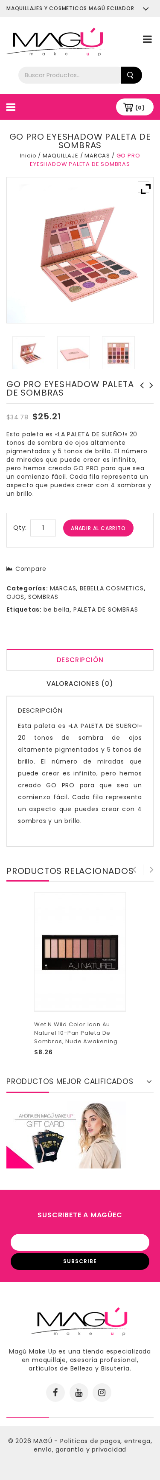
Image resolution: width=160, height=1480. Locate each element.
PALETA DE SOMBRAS (105, 609)
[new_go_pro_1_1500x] (29, 352)
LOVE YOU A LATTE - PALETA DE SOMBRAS (149, 394)
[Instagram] (102, 1392)
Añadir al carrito (98, 528)
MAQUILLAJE (61, 156)
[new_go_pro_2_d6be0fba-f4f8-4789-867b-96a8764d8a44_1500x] (119, 352)
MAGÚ (43, 1441)
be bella (57, 609)
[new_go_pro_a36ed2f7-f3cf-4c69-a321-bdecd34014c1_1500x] (74, 352)
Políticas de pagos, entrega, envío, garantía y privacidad (93, 1445)
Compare (30, 568)
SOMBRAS (43, 597)
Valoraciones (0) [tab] (80, 683)
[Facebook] (55, 1392)
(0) (140, 107)
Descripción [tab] (80, 659)
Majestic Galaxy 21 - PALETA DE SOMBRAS (139, 394)
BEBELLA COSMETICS (112, 588)
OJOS (15, 597)
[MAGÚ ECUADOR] (55, 41)
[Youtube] (79, 1392)
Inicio (28, 156)
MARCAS (97, 156)
